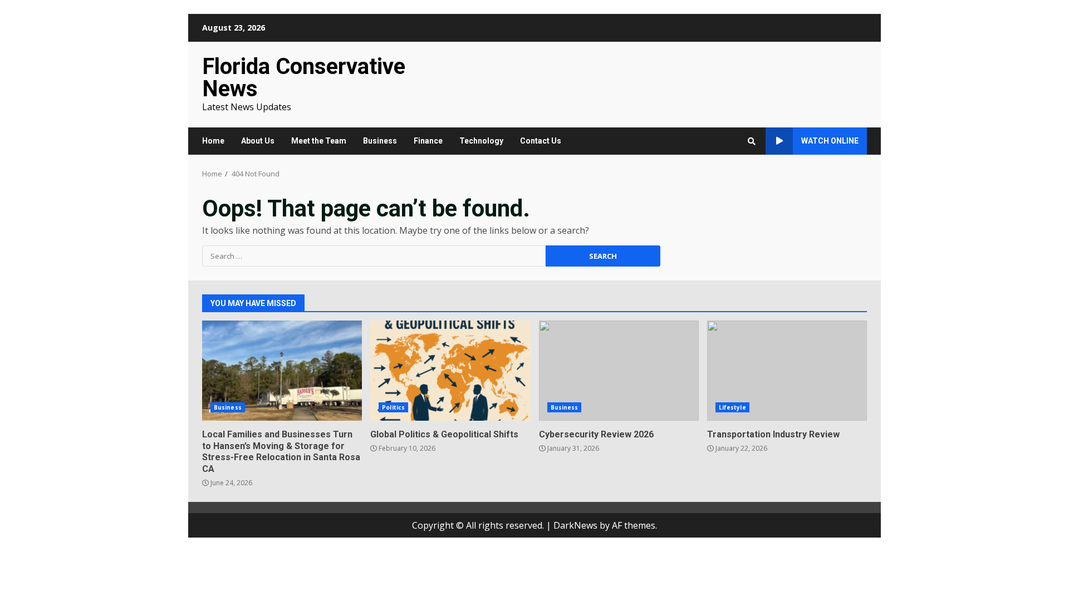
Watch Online (830, 140)
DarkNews (575, 525)
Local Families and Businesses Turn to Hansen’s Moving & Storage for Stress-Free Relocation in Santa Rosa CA (282, 371)
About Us (257, 140)
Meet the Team (318, 140)
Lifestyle (732, 407)
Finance (428, 140)
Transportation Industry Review (787, 371)
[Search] (752, 141)
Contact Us (540, 140)
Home (213, 140)
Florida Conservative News (303, 77)
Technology (481, 140)
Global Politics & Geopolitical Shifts (450, 371)
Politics (393, 407)
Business (380, 140)
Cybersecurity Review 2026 (619, 371)
